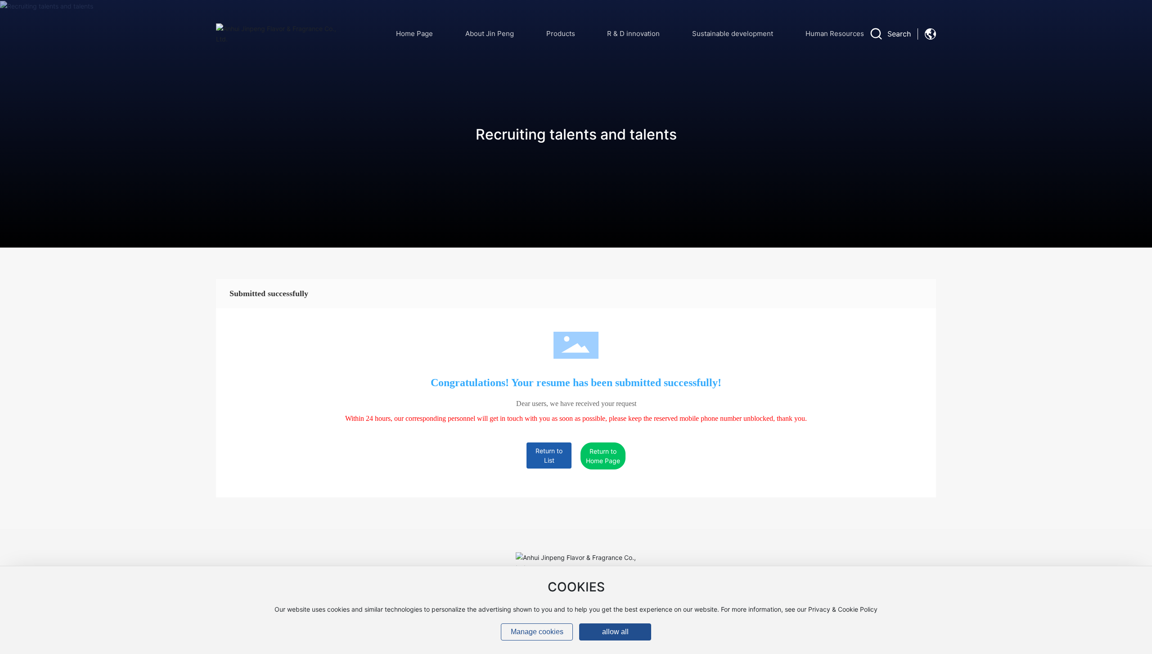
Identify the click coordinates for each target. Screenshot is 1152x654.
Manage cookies (537, 632)
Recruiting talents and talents (576, 134)
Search (899, 33)
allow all (615, 632)
